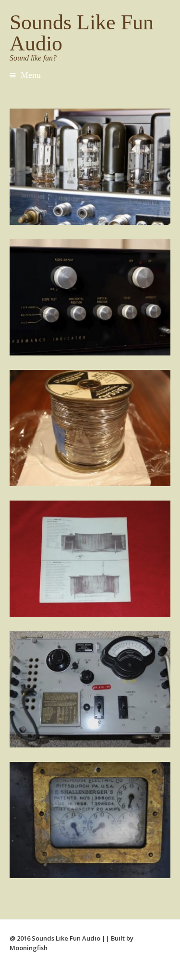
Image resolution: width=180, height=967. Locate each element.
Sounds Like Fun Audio (82, 33)
